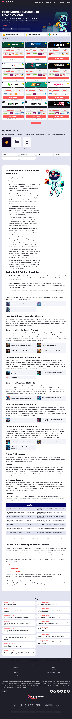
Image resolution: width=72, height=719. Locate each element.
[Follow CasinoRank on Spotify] (64, 694)
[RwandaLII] (20, 708)
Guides (62, 2)
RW (4, 694)
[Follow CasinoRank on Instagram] (54, 694)
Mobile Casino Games (51, 2)
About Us (53, 668)
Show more (35, 123)
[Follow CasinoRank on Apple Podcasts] (67, 694)
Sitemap (15, 678)
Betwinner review (13, 59)
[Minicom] (14, 708)
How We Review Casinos (53, 676)
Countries (15, 676)
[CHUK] (49, 708)
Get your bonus (13, 57)
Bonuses (15, 668)
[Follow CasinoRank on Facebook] (51, 694)
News (68, 2)
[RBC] (38, 708)
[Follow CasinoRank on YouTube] (61, 694)
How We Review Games (53, 678)
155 (33, 668)
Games (15, 671)
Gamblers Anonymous (15, 571)
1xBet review (36, 59)
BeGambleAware (13, 568)
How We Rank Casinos (53, 673)
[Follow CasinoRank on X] (57, 694)
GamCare (11, 565)
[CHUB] (28, 708)
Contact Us (53, 671)
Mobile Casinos (39, 2)
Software (15, 673)
